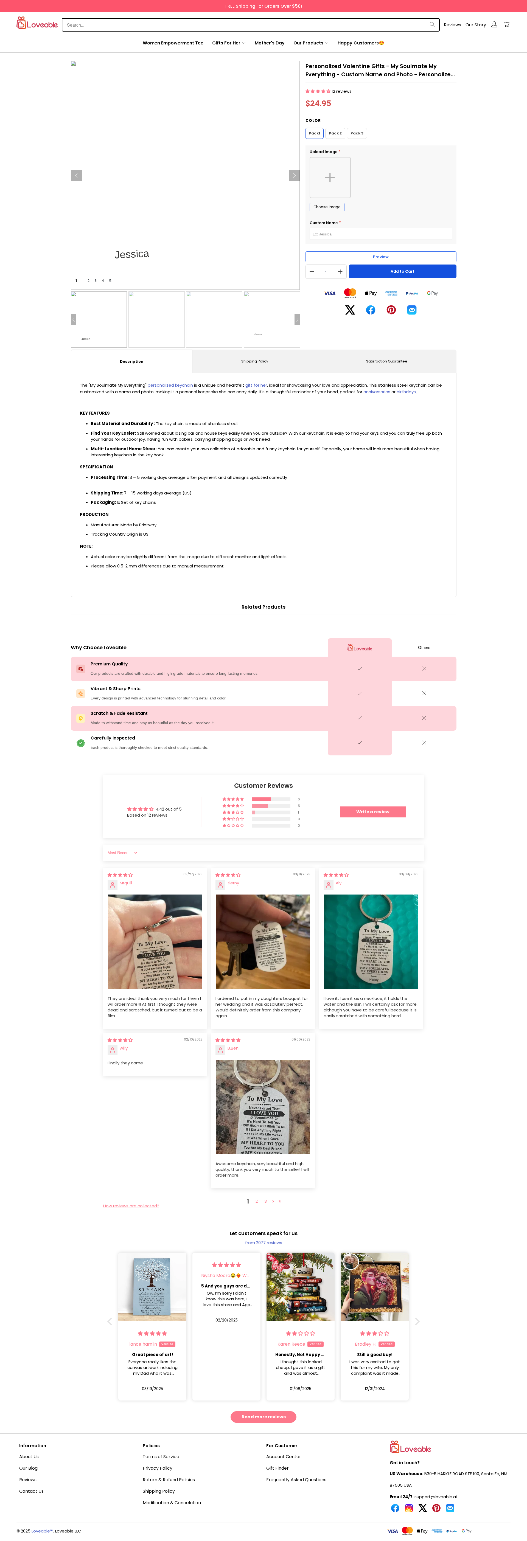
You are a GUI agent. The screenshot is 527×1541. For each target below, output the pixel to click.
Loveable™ (42, 1531)
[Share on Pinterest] (391, 312)
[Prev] (76, 175)
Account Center (283, 1456)
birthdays (406, 392)
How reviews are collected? (131, 1206)
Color (313, 120)
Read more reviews (264, 1417)
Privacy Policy (157, 1468)
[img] (120, 875)
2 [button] (257, 1201)
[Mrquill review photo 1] (155, 941)
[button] (318, 91)
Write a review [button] (372, 812)
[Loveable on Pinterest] (436, 1510)
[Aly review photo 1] (371, 941)
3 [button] (265, 1201)
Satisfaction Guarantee (386, 361)
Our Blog (28, 1468)
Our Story (476, 25)
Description (131, 361)
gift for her (256, 385)
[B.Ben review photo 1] (262, 1106)
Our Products (308, 43)
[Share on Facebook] (371, 312)
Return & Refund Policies (169, 1480)
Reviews (452, 25)
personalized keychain (170, 385)
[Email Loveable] (450, 1510)
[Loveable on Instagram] (408, 1510)
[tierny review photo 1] (262, 941)
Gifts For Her (226, 43)
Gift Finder (277, 1468)
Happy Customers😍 (361, 43)
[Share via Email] (412, 312)
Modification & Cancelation (172, 1503)
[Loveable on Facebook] (395, 1510)
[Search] (432, 25)
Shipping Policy (254, 361)
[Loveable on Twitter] (422, 1510)
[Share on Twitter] (350, 312)
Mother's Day (270, 43)
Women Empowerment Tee (173, 43)
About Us (29, 1456)
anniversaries (376, 392)
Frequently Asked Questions (296, 1480)
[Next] (294, 175)
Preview (381, 257)
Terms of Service (161, 1456)
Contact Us (31, 1491)
